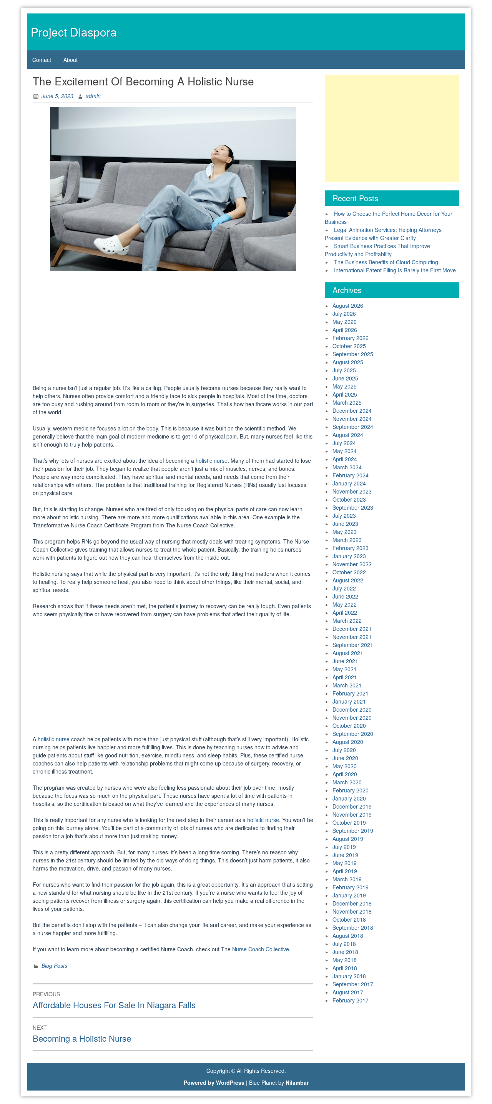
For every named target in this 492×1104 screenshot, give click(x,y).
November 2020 (352, 717)
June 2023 (345, 523)
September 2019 (352, 830)
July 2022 (344, 588)
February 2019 (350, 887)
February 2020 (350, 790)
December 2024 (352, 410)
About (70, 59)
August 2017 (347, 992)
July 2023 (344, 515)
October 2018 (349, 919)
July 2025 (344, 370)
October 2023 (349, 499)
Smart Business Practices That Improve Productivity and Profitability (377, 250)
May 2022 (344, 604)
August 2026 (347, 305)
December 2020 (352, 709)
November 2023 (352, 491)
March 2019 (347, 879)
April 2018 (344, 968)
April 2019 (344, 871)
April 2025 (344, 394)
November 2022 (352, 564)
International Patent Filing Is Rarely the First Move (395, 270)
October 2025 (349, 346)
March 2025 (347, 402)
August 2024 (347, 435)
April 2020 (344, 774)
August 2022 (347, 580)
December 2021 (352, 628)
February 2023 (350, 548)
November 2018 (352, 911)
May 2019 (344, 863)
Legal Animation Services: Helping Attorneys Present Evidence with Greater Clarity (383, 234)
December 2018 (352, 903)
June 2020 (345, 758)
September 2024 (352, 426)
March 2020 (347, 782)
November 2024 (352, 418)
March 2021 (347, 685)
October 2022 (349, 572)
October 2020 (349, 725)
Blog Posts (54, 965)
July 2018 (344, 943)
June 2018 (345, 952)
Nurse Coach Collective (260, 949)
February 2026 (350, 338)
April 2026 (344, 330)
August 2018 (347, 935)
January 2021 (349, 701)
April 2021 (344, 677)
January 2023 (349, 556)
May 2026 (344, 321)
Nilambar (297, 1082)
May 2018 (344, 960)
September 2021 (352, 645)
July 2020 (344, 750)
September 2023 (352, 507)
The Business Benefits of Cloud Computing (386, 262)
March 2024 (347, 467)
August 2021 (347, 653)
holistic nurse (212, 460)
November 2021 (352, 636)
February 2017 (350, 1000)
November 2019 (352, 814)
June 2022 (345, 596)
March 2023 (347, 540)
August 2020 (347, 741)
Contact (41, 59)
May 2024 (344, 451)
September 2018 (352, 927)
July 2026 (344, 313)
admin (93, 96)
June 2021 (345, 661)
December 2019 (352, 806)
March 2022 (347, 620)
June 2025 (345, 378)
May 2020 (344, 766)
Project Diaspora (74, 31)
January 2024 (349, 483)
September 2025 (352, 354)
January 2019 (349, 895)
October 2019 (349, 822)
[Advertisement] (173, 329)
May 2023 (344, 531)
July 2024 (344, 443)
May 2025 (344, 386)
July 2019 (344, 847)
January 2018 (349, 976)
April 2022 (344, 612)
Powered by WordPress (214, 1082)
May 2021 (344, 669)
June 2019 (345, 855)
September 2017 (352, 984)
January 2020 (349, 798)
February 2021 (350, 693)
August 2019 (347, 838)
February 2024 (350, 475)
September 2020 (352, 733)
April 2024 (344, 459)
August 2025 (347, 362)
